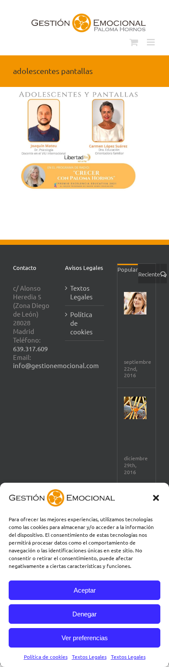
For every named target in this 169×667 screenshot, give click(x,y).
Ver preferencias (85, 637)
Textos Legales (89, 656)
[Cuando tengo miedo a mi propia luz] (135, 408)
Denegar (84, 614)
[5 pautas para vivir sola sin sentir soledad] (135, 303)
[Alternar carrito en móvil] (134, 42)
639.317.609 (30, 348)
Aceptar (85, 590)
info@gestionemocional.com (56, 365)
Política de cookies (46, 656)
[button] (156, 498)
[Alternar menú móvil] (151, 42)
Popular (127, 269)
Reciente (149, 274)
